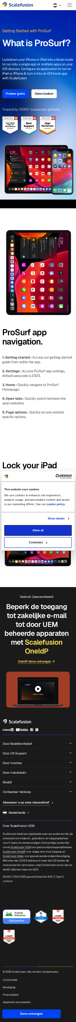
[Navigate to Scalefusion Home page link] (17, 721)
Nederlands (17, 812)
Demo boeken (44, 93)
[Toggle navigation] (69, 5)
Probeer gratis (15, 93)
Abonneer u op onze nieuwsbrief (26, 802)
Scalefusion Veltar (13, 856)
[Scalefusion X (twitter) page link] (36, 729)
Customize (36, 542)
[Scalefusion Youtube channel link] (22, 729)
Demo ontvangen (31, 1014)
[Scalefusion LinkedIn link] (8, 729)
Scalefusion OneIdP (14, 851)
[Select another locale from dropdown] (57, 5)
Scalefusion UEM (21, 847)
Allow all (38, 530)
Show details (56, 518)
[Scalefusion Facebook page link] (31, 729)
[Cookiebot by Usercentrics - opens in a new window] (55, 476)
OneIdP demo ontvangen (34, 661)
